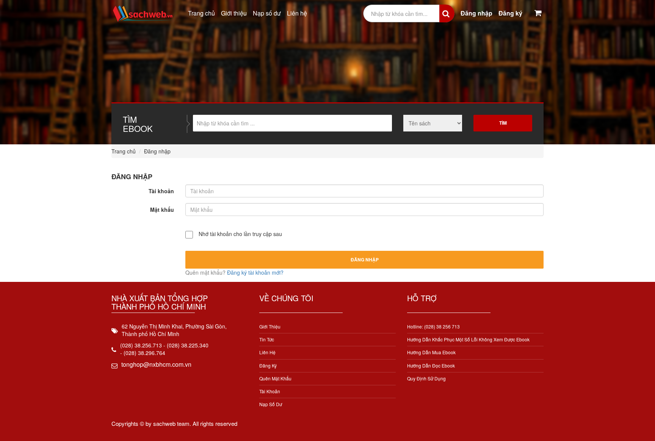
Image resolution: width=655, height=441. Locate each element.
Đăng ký (510, 13)
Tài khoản (161, 191)
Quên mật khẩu (275, 378)
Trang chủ (201, 13)
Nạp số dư (267, 13)
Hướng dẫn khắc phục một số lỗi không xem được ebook (468, 339)
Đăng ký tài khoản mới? (255, 272)
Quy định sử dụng (426, 378)
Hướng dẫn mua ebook (431, 352)
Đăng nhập (476, 13)
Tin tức (266, 339)
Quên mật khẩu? (206, 272)
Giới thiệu (234, 13)
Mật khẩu (162, 209)
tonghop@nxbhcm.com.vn (156, 364)
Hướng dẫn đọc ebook (431, 365)
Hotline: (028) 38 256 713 (433, 326)
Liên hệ (297, 13)
